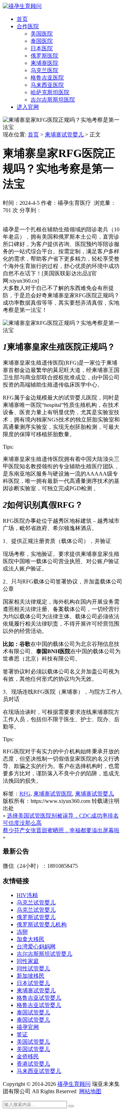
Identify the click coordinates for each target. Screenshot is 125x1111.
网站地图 (90, 1091)
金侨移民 (28, 1056)
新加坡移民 (30, 976)
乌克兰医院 (44, 70)
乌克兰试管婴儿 (36, 902)
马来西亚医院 (47, 85)
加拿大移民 (30, 939)
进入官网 (28, 107)
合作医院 (28, 26)
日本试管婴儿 (33, 983)
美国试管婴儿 (33, 1042)
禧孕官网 (28, 1027)
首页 (22, 19)
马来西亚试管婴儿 (39, 1071)
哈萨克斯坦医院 (50, 92)
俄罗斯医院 (44, 56)
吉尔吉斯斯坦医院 (53, 100)
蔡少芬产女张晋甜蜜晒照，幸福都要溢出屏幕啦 (61, 830)
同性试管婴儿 (33, 968)
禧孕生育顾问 (74, 1084)
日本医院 (42, 48)
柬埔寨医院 (44, 63)
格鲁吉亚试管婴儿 (39, 998)
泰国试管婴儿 (33, 1012)
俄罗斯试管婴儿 (36, 917)
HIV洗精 (27, 895)
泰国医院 (42, 41)
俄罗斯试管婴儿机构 (42, 924)
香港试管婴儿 (33, 1064)
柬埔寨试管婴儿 (64, 134)
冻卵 (22, 932)
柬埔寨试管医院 (52, 794)
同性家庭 (28, 961)
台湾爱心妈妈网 (36, 946)
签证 (22, 1034)
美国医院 (42, 34)
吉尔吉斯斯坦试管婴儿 (44, 954)
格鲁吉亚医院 (47, 78)
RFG (25, 794)
